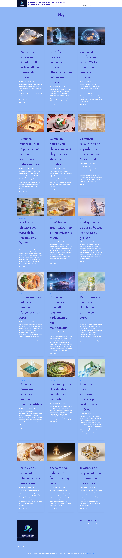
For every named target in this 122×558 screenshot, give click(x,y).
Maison (94, 2)
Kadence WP (90, 553)
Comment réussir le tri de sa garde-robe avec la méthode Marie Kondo (90, 149)
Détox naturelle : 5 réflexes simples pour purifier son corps (91, 307)
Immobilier (80, 2)
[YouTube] (24, 546)
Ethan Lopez (24, 81)
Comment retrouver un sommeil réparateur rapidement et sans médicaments (59, 312)
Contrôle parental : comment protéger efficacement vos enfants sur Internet (61, 67)
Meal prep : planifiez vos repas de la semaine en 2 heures (27, 232)
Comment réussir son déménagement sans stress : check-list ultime (30, 394)
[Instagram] (21, 546)
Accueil (73, 2)
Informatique (87, 2)
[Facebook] (18, 546)
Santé (99, 2)
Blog (90, 5)
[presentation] (30, 36)
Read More (23, 102)
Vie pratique (84, 5)
